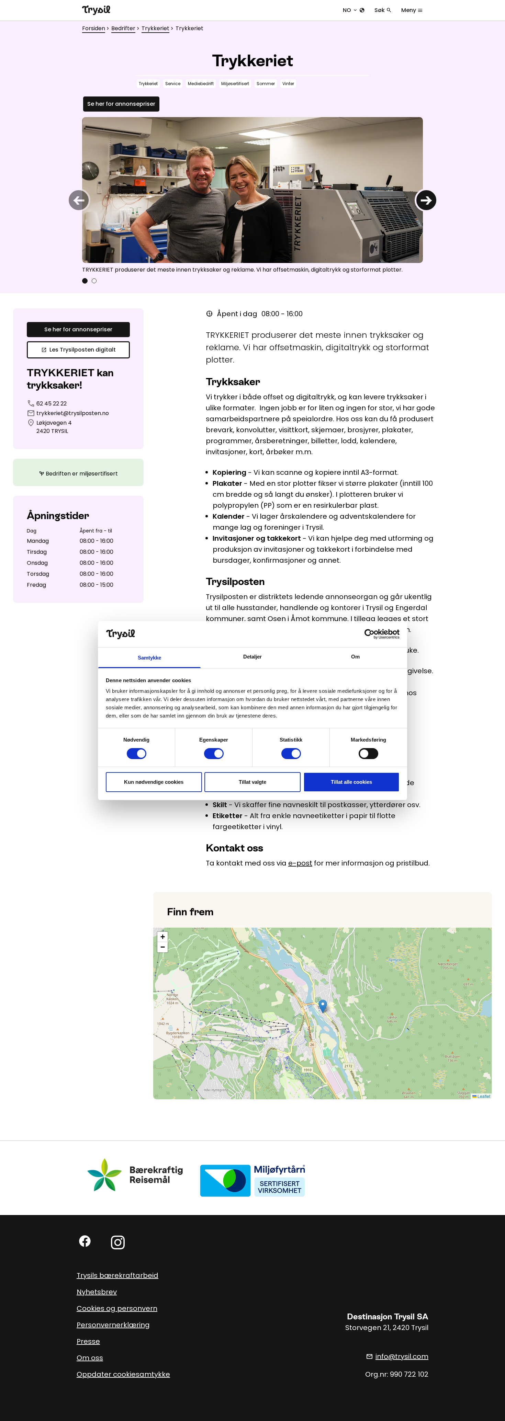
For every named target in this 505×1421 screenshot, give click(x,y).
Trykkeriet (155, 28)
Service (172, 84)
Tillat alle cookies (351, 782)
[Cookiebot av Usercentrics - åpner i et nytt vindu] (369, 634)
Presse (88, 1341)
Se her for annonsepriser (121, 104)
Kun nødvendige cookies (153, 782)
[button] (322, 1006)
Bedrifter (123, 28)
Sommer (266, 84)
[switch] (214, 753)
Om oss (90, 1358)
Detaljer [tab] (252, 657)
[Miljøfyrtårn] (252, 1180)
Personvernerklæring (113, 1325)
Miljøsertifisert (235, 84)
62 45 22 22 (51, 404)
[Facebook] (85, 1241)
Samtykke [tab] (149, 658)
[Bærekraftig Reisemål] (135, 1175)
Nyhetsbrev (97, 1292)
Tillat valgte (252, 782)
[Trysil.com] (96, 10)
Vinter (288, 84)
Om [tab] (355, 657)
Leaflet (483, 1096)
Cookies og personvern (117, 1308)
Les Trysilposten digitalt (78, 350)
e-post (300, 863)
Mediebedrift (201, 84)
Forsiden (93, 28)
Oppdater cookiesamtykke (123, 1374)
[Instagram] (118, 1242)
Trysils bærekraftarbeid (117, 1275)
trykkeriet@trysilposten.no (72, 413)
